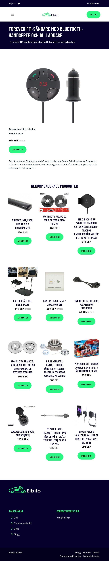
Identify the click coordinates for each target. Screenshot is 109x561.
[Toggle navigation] (12, 14)
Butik (93, 14)
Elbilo (16, 528)
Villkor (96, 552)
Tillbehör (31, 129)
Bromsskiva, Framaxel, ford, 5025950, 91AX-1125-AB (54, 220)
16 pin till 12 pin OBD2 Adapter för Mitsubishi (86, 304)
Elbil (23, 129)
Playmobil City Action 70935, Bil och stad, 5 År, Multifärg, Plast (86, 367)
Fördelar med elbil (23, 523)
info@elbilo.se (93, 3)
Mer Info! (17, 149)
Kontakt (87, 552)
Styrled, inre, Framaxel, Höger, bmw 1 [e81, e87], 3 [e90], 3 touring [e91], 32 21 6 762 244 (54, 436)
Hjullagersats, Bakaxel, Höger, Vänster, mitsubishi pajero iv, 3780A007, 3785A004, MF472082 (54, 369)
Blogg (17, 534)
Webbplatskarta (91, 556)
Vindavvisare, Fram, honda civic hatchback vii (22, 224)
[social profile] (19, 3)
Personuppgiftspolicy (70, 556)
